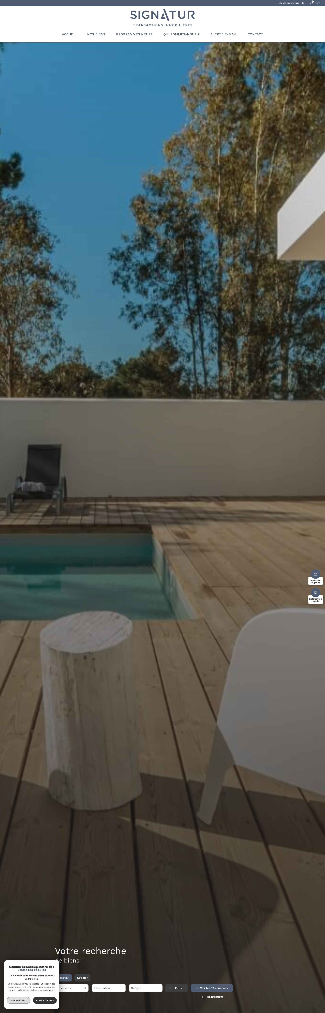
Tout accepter (45, 1000)
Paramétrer (19, 1000)
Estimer (82, 977)
